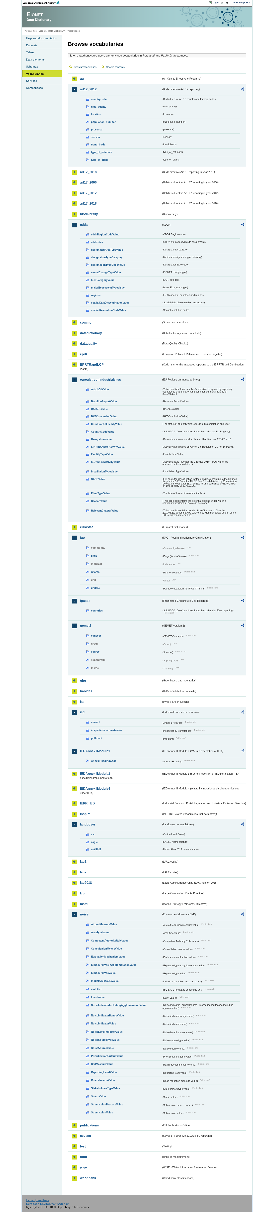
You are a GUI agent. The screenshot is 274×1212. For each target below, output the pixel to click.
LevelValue (98, 997)
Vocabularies (35, 73)
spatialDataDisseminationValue (110, 302)
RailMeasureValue (102, 1064)
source (95, 651)
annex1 (95, 722)
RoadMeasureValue (103, 1080)
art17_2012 (88, 193)
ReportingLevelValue (104, 1072)
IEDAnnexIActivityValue (105, 461)
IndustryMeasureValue (105, 980)
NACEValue (98, 479)
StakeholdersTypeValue (105, 1088)
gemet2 (85, 625)
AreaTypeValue (100, 932)
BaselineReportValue (104, 401)
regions (95, 295)
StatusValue (98, 1096)
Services (31, 80)
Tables (30, 52)
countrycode (99, 99)
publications (89, 1125)
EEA (42, 3)
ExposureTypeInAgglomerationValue (113, 964)
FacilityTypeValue (102, 454)
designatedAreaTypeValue (107, 249)
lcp (82, 893)
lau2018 (86, 882)
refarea (95, 571)
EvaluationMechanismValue (108, 956)
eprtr (83, 354)
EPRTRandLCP (92, 364)
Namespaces (34, 87)
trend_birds (98, 144)
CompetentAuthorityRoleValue (109, 940)
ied (82, 712)
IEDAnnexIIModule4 (95, 788)
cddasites (97, 242)
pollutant (96, 738)
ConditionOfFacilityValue (106, 424)
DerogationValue (101, 439)
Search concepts (115, 67)
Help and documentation (41, 38)
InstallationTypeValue (104, 471)
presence (96, 129)
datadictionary (91, 333)
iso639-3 (96, 989)
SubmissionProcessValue (107, 1104)
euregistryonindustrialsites (100, 379)
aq (82, 78)
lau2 (83, 872)
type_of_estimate (101, 152)
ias (82, 701)
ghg (83, 680)
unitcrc (95, 587)
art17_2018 (88, 203)
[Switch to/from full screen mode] (228, 3)
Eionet (42, 31)
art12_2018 (88, 172)
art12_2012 (88, 89)
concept (96, 635)
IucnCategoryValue (102, 280)
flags (94, 555)
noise (84, 914)
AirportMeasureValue (104, 924)
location (96, 114)
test (83, 1146)
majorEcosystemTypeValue (108, 287)
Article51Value (100, 389)
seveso (85, 1135)
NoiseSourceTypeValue (105, 1039)
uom (83, 1157)
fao (82, 537)
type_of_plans (99, 159)
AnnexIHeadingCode (103, 760)
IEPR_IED (87, 803)
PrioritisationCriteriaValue (107, 1056)
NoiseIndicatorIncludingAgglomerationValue (118, 1005)
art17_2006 (88, 182)
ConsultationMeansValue (106, 948)
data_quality (98, 106)
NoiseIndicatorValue (103, 1023)
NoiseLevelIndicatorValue (107, 1031)
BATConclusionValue (104, 416)
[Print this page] (222, 3)
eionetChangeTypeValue (106, 272)
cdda (84, 224)
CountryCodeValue (102, 431)
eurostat (86, 527)
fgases (85, 600)
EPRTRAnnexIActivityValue (108, 446)
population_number (103, 121)
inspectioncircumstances (106, 730)
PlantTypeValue (100, 493)
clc (93, 834)
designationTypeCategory (107, 257)
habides (86, 691)
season (95, 137)
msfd (84, 904)
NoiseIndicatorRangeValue (107, 1015)
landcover (87, 824)
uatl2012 (96, 849)
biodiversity (89, 214)
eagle (94, 842)
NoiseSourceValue (102, 1048)
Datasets (31, 45)
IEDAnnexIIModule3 (95, 773)
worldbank (88, 1178)
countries (97, 610)
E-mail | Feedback (37, 1200)
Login (215, 2)
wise (83, 1167)
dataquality (88, 343)
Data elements (35, 59)
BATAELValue (99, 409)
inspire (85, 814)
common (86, 322)
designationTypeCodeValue (108, 264)
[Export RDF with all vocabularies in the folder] (242, 89)
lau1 (83, 861)
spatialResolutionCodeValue (108, 310)
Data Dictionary (56, 31)
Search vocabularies (85, 67)
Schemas (32, 66)
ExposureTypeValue (103, 972)
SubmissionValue (102, 1112)
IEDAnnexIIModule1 (95, 751)
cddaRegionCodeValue (105, 234)
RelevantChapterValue (104, 510)
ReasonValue (99, 501)
